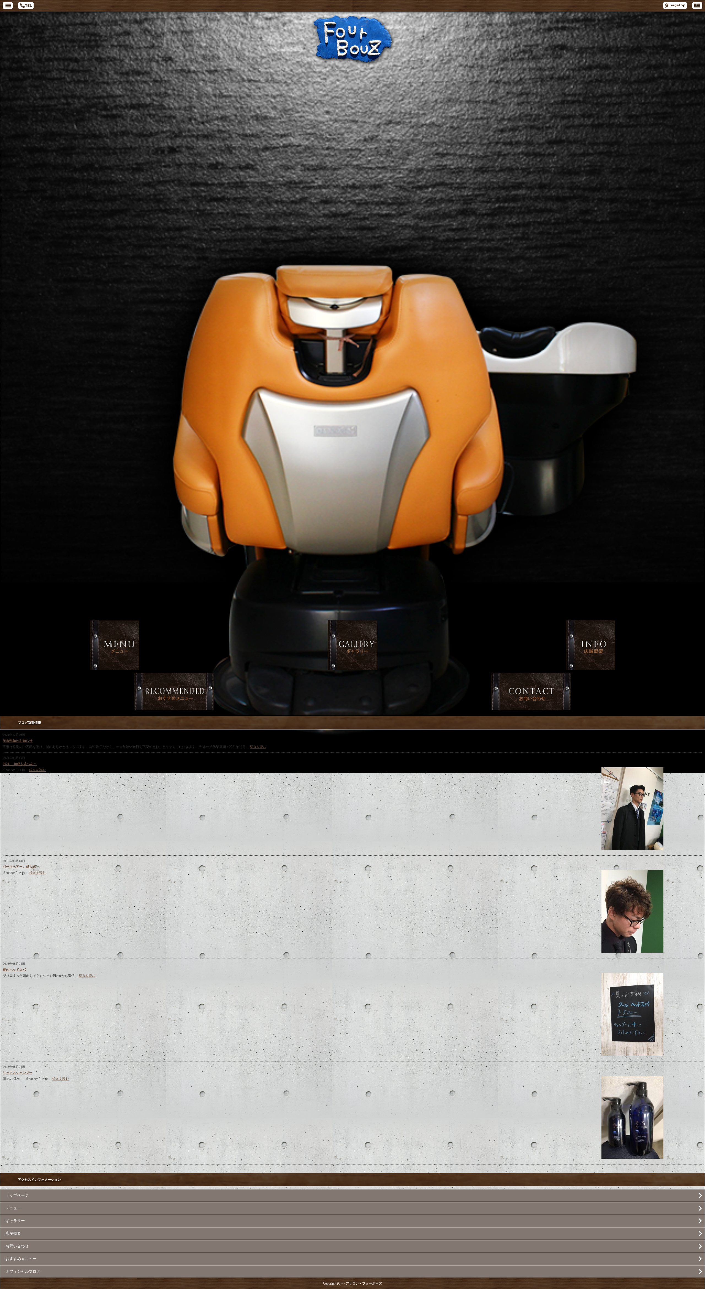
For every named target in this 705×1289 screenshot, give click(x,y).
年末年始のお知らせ (17, 741)
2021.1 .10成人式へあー (20, 764)
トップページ (17, 1195)
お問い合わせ (17, 1246)
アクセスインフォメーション (39, 1180)
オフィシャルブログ (23, 1271)
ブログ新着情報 (29, 723)
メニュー (13, 1208)
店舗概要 (13, 1233)
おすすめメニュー (21, 1259)
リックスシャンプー (17, 1073)
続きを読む (258, 747)
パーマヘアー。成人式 (19, 867)
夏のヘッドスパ (14, 970)
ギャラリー (15, 1221)
